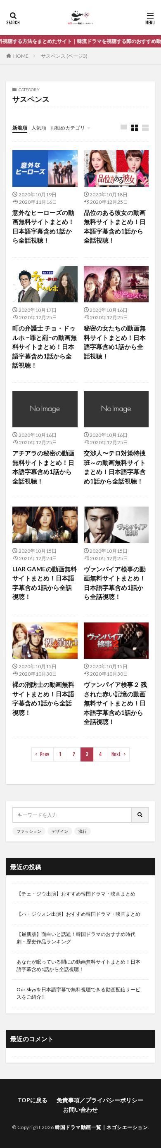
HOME (20, 56)
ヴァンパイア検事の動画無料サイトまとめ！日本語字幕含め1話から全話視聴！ (115, 583)
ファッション (29, 831)
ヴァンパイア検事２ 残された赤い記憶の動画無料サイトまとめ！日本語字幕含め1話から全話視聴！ (115, 703)
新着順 (19, 128)
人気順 (38, 128)
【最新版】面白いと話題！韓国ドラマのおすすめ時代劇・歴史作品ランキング (76, 938)
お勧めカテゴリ (67, 128)
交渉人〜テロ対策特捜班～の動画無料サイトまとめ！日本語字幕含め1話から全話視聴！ (115, 467)
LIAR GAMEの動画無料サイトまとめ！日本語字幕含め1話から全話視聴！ (44, 583)
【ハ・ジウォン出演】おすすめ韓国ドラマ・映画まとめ (78, 914)
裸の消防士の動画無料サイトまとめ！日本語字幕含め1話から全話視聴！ (43, 698)
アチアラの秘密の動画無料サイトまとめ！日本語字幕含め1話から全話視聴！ (43, 467)
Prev (44, 754)
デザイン (60, 831)
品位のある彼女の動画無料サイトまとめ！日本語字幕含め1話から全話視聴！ (115, 226)
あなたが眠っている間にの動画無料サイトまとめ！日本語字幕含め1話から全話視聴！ (78, 965)
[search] (140, 815)
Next (116, 754)
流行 (82, 831)
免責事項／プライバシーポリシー (100, 1099)
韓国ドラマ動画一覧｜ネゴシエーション (101, 1127)
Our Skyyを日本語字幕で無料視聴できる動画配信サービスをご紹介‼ (78, 993)
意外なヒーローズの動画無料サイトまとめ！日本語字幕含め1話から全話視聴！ (43, 226)
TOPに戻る (32, 1099)
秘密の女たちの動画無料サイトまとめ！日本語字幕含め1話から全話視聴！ (115, 342)
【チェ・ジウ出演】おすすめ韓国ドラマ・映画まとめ (76, 894)
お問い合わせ (80, 1109)
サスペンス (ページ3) (64, 56)
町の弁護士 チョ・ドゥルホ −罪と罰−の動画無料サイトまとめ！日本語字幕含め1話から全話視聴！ (44, 346)
